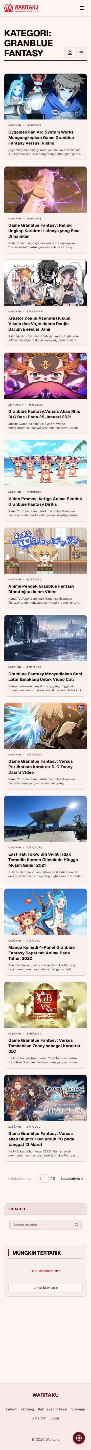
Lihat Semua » (45, 1287)
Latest (11, 1409)
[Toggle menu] (82, 8)
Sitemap (78, 1409)
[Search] (77, 1225)
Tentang (27, 1409)
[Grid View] (70, 52)
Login (54, 1418)
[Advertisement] (42, 1338)
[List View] (81, 52)
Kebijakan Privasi (52, 1409)
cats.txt (39, 1418)
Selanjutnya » (71, 1178)
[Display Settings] (79, 1438)
